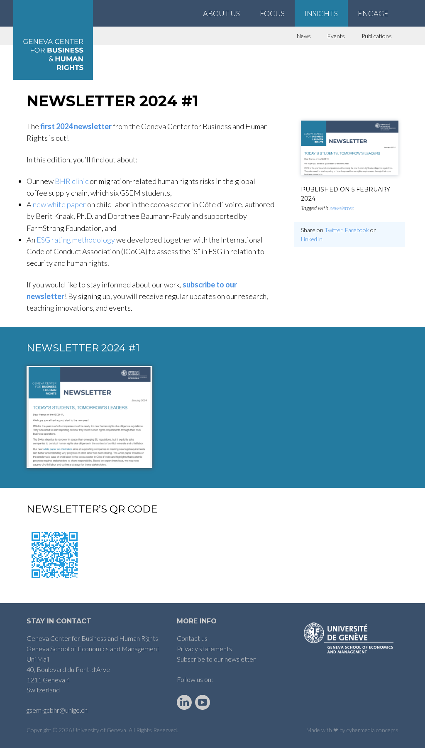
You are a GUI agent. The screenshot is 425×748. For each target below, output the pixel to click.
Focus (272, 13)
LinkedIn (311, 239)
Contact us (192, 638)
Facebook (357, 229)
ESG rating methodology (76, 239)
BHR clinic (71, 181)
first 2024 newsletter (76, 126)
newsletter (341, 207)
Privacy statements (204, 648)
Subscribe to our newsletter (216, 659)
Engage (373, 13)
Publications (376, 35)
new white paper (59, 204)
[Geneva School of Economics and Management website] (349, 637)
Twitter (333, 229)
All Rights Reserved (153, 729)
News (304, 35)
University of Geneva (99, 729)
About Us (221, 13)
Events (336, 35)
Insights (321, 13)
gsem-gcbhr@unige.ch (57, 710)
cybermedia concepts (372, 729)
